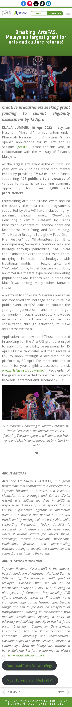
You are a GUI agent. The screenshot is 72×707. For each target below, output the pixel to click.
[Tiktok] (42, 3)
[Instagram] (29, 3)
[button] (68, 13)
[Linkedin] (48, 3)
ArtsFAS (23, 147)
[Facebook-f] (23, 3)
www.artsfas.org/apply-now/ (23, 370)
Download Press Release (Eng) (29, 665)
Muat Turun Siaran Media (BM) (30, 680)
